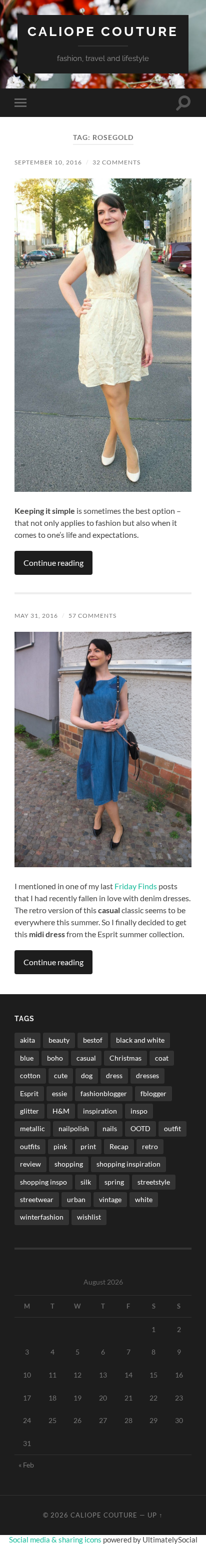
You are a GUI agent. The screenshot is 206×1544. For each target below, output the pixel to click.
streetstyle (154, 1182)
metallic (32, 1128)
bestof (92, 1040)
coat (161, 1058)
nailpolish (73, 1128)
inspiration (100, 1111)
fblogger (153, 1093)
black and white (140, 1040)
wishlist (89, 1217)
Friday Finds (135, 886)
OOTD (140, 1128)
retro (150, 1146)
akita (27, 1040)
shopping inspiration (128, 1164)
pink (60, 1146)
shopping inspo (43, 1182)
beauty (59, 1040)
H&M (61, 1111)
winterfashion (42, 1217)
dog (86, 1075)
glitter (29, 1111)
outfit (172, 1128)
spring (114, 1182)
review (30, 1164)
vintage (110, 1199)
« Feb (26, 1465)
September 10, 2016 (48, 162)
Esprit (29, 1093)
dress (114, 1075)
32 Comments (116, 162)
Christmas (126, 1058)
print (88, 1146)
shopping (68, 1164)
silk (85, 1182)
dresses (147, 1075)
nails (109, 1128)
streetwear (37, 1199)
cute (61, 1075)
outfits (30, 1146)
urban (76, 1199)
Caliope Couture (103, 31)
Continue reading (54, 562)
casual (86, 1058)
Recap (119, 1146)
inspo (139, 1111)
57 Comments (92, 615)
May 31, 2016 (36, 615)
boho (55, 1058)
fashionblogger (103, 1093)
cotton (30, 1075)
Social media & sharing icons (56, 1539)
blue (27, 1058)
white (143, 1199)
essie (59, 1093)
